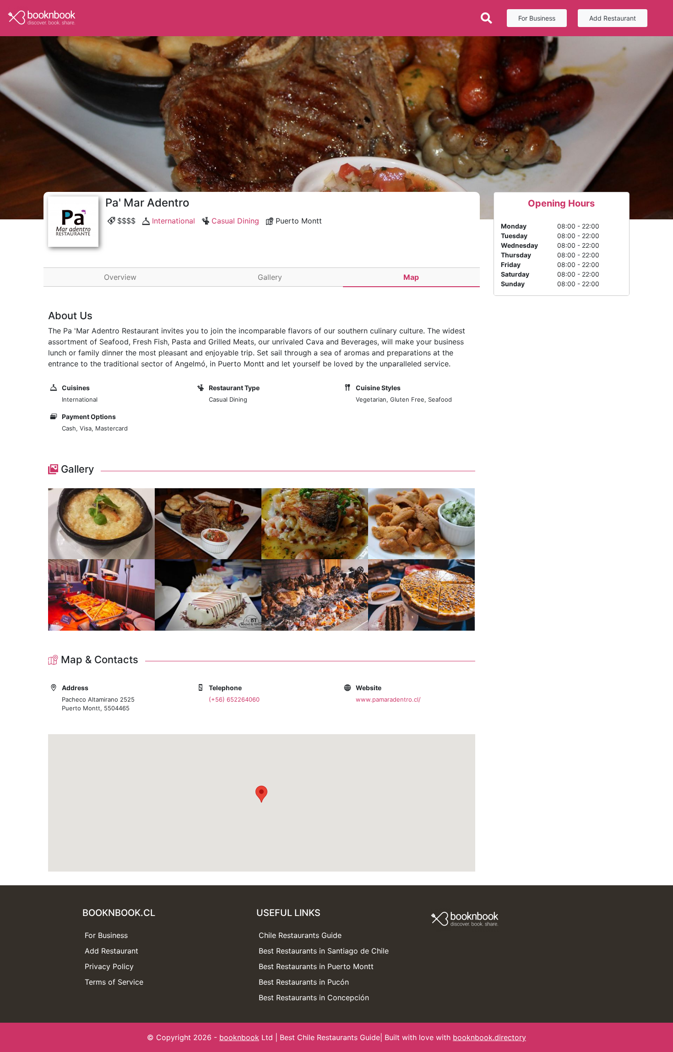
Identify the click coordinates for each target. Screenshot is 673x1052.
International (173, 220)
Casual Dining (235, 220)
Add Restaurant (612, 18)
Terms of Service (114, 982)
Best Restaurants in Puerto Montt (316, 966)
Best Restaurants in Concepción (314, 997)
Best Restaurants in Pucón (304, 982)
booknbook (239, 1037)
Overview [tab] (120, 277)
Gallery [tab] (270, 277)
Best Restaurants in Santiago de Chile (324, 950)
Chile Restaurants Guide (300, 935)
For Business (536, 18)
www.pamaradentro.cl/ (388, 699)
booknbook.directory (489, 1037)
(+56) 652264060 (234, 699)
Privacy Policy (109, 966)
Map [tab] (411, 277)
